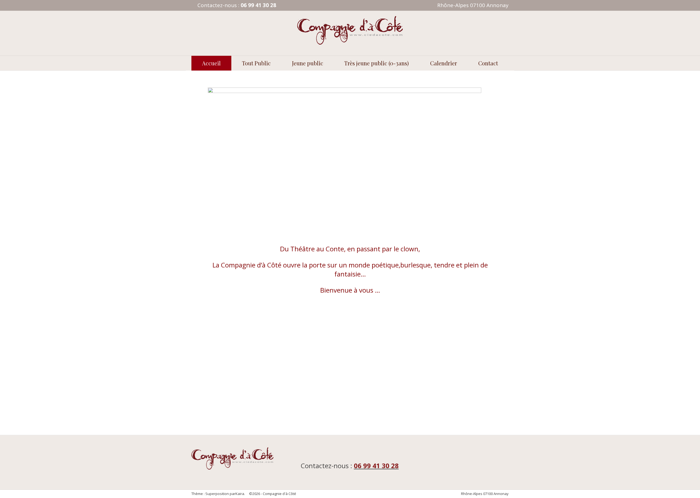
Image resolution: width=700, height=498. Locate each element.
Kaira (239, 493)
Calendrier (443, 63)
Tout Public (256, 63)
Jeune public (307, 63)
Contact (488, 63)
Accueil (211, 63)
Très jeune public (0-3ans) (376, 63)
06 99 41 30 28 (258, 5)
